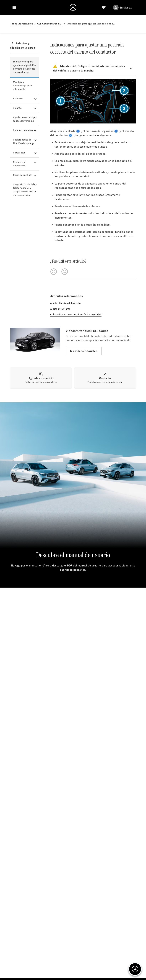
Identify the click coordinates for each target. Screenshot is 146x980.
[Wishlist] (103, 7)
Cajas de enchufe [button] (22, 175)
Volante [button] (17, 108)
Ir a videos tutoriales (83, 351)
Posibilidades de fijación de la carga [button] (23, 141)
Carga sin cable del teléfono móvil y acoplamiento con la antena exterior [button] (24, 190)
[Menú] (14, 7)
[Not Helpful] (64, 271)
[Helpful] (53, 271)
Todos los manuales (21, 23)
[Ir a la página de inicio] (73, 7)
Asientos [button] (18, 98)
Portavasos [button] (19, 152)
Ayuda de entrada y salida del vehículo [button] (24, 119)
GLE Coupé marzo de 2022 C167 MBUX (49, 23)
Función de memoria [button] (24, 130)
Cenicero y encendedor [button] (19, 163)
